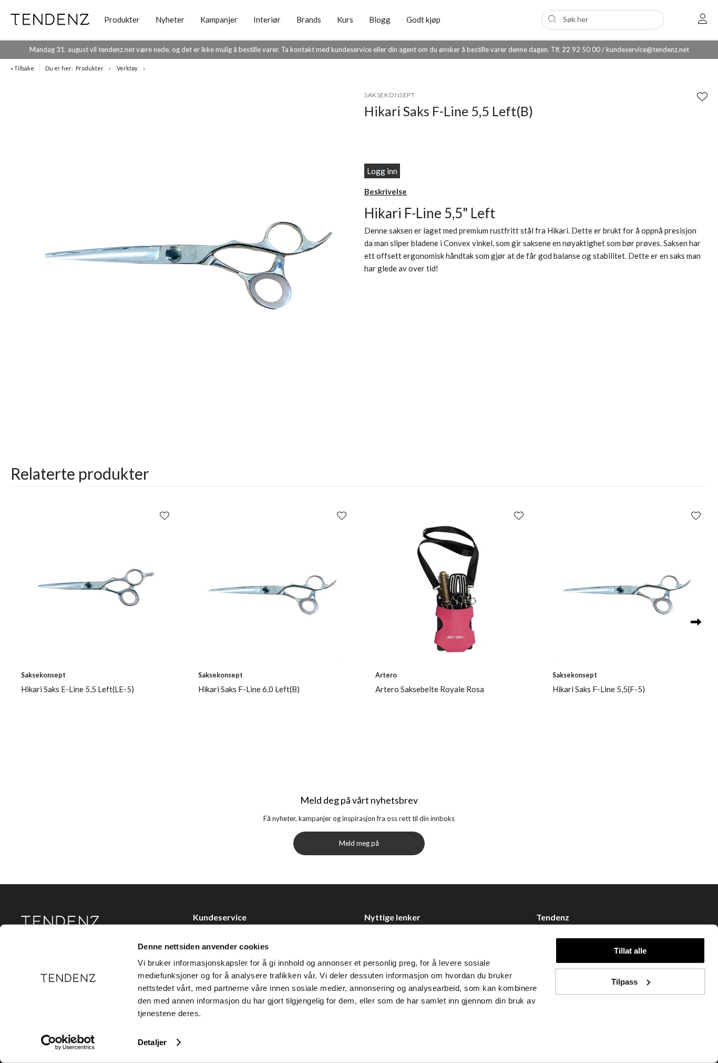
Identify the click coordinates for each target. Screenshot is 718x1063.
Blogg (380, 19)
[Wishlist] (702, 96)
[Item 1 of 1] (184, 253)
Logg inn (382, 171)
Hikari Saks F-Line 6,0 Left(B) (249, 689)
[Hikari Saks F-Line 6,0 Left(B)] (271, 589)
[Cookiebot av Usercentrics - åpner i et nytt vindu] (68, 1042)
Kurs (345, 19)
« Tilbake (22, 68)
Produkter (90, 68)
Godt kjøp (423, 19)
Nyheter (170, 19)
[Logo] (49, 19)
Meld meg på (359, 843)
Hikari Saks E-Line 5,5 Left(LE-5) (77, 689)
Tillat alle (630, 950)
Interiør (267, 19)
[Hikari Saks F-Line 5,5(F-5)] (625, 589)
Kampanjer (219, 19)
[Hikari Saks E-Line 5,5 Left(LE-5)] (94, 589)
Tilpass (624, 981)
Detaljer (152, 1042)
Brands (308, 19)
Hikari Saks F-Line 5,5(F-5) (598, 689)
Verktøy (127, 68)
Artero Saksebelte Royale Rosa (429, 689)
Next (695, 622)
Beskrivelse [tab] (385, 191)
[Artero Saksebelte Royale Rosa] (448, 589)
